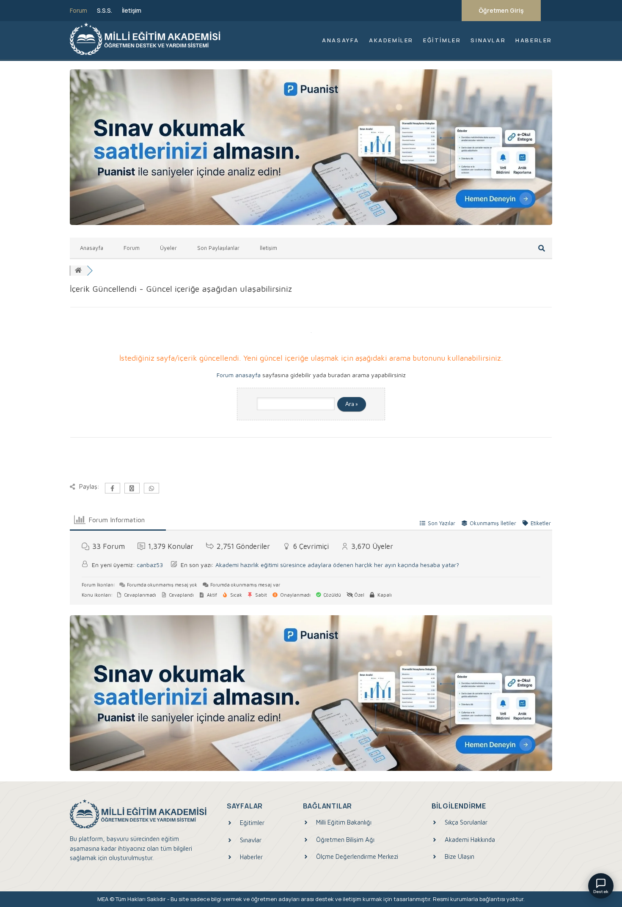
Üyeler (168, 247)
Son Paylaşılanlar (218, 247)
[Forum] (78, 270)
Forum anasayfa (239, 374)
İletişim (131, 11)
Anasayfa (340, 40)
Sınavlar (488, 40)
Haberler (533, 40)
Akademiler (391, 40)
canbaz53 (150, 564)
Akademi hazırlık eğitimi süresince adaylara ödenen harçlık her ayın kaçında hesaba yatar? (337, 564)
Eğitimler (442, 40)
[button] (601, 886)
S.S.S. (104, 11)
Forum (78, 11)
